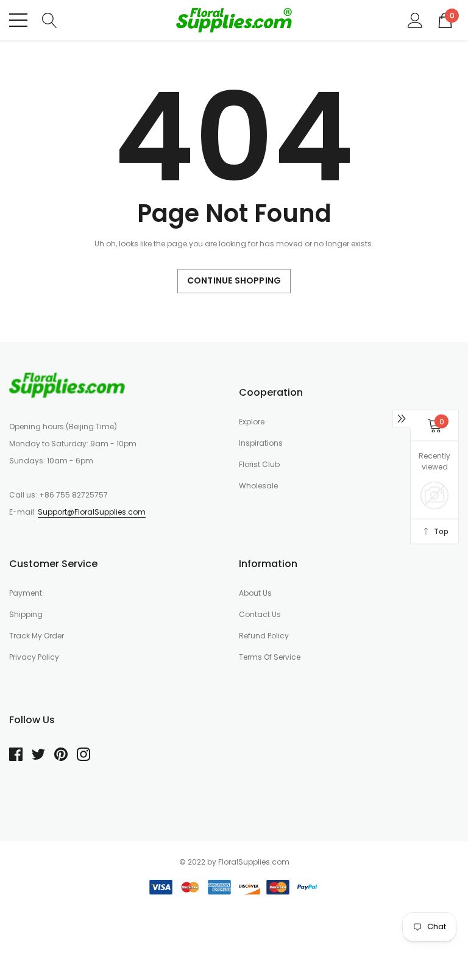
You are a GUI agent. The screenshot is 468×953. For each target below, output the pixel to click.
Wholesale (258, 485)
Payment (25, 593)
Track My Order (36, 635)
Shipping (26, 614)
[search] (49, 19)
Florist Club (259, 464)
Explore (251, 421)
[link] (67, 385)
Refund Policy (264, 635)
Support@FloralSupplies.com (92, 512)
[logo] (234, 20)
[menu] (18, 20)
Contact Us (260, 614)
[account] (415, 19)
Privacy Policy (34, 657)
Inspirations (261, 443)
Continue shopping (234, 280)
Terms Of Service (269, 657)
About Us (255, 593)
